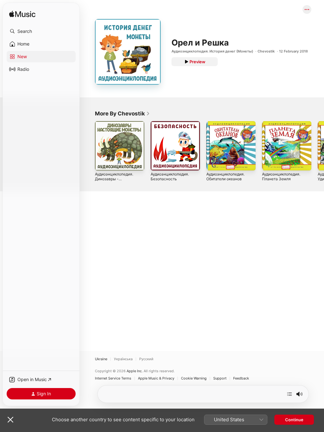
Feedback (241, 378)
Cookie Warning (194, 378)
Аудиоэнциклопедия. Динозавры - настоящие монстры (114, 179)
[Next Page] (317, 146)
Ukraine (101, 359)
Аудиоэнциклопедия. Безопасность (170, 176)
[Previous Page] (88, 146)
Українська (123, 359)
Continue (294, 419)
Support (220, 378)
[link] (122, 113)
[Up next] (289, 394)
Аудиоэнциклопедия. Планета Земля (281, 176)
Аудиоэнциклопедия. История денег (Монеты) (212, 51)
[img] (22, 14)
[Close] (10, 420)
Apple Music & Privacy (156, 378)
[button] (41, 31)
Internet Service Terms (113, 378)
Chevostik (266, 51)
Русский (146, 359)
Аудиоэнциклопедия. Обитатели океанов (225, 176)
